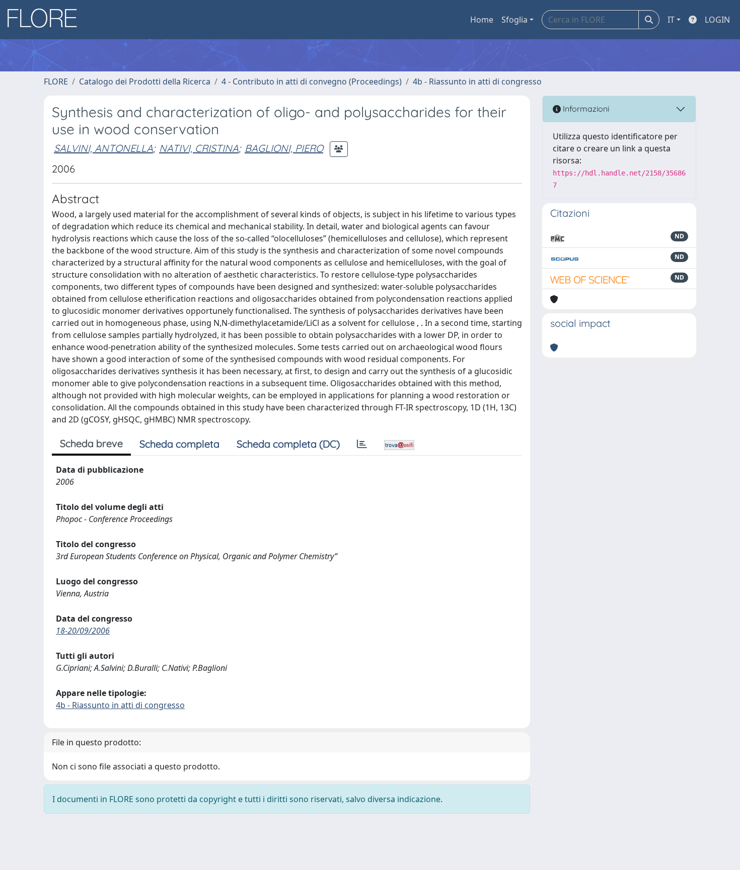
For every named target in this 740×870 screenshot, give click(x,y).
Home (481, 19)
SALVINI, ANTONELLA (103, 148)
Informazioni (585, 109)
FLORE (56, 81)
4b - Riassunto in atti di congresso (477, 81)
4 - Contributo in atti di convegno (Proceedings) (311, 81)
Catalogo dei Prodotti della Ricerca (144, 81)
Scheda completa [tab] (179, 444)
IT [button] (671, 19)
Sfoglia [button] (514, 19)
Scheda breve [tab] (91, 443)
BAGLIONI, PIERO (284, 148)
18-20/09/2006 (83, 630)
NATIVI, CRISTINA (199, 148)
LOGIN (717, 19)
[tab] (362, 444)
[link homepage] (46, 19)
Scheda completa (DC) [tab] (288, 444)
